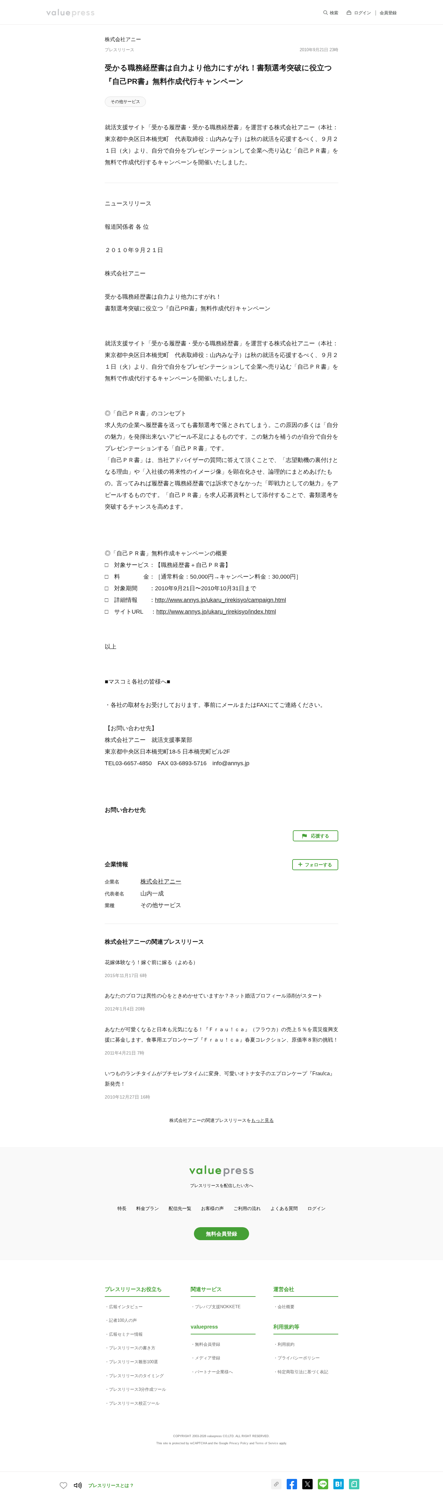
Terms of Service (266, 1443)
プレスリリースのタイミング (136, 1375)
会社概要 (286, 1306)
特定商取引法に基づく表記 (303, 1371)
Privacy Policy (238, 1443)
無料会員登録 (221, 1234)
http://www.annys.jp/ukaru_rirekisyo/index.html (216, 611)
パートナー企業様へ (214, 1371)
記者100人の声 (123, 1320)
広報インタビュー (126, 1306)
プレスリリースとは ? (110, 1485)
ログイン (362, 12)
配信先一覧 (180, 1208)
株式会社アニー (123, 39)
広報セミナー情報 (126, 1334)
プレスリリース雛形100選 (133, 1361)
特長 (121, 1208)
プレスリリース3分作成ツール (137, 1389)
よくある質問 (284, 1208)
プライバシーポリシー (299, 1357)
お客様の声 (212, 1208)
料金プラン (147, 1208)
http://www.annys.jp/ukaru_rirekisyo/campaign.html (220, 600)
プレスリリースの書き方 (132, 1347)
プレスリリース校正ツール (134, 1403)
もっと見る (262, 1120)
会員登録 (388, 12)
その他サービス (125, 101)
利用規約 (286, 1344)
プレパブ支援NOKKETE (218, 1306)
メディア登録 (207, 1357)
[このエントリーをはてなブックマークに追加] (338, 1488)
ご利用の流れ (247, 1208)
